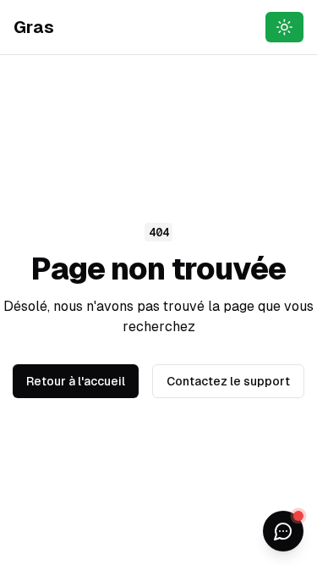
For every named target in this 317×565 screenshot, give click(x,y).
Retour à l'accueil (75, 381)
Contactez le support (228, 381)
